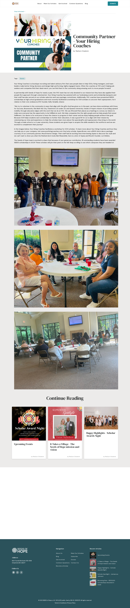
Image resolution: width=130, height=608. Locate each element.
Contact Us (75, 563)
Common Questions (76, 3)
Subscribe (74, 556)
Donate (73, 560)
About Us (59, 553)
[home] (15, 3)
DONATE (113, 3)
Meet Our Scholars (50, 3)
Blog (86, 3)
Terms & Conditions (60, 603)
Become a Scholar (62, 566)
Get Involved (62, 3)
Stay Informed (19, 11)
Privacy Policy (71, 603)
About (39, 3)
